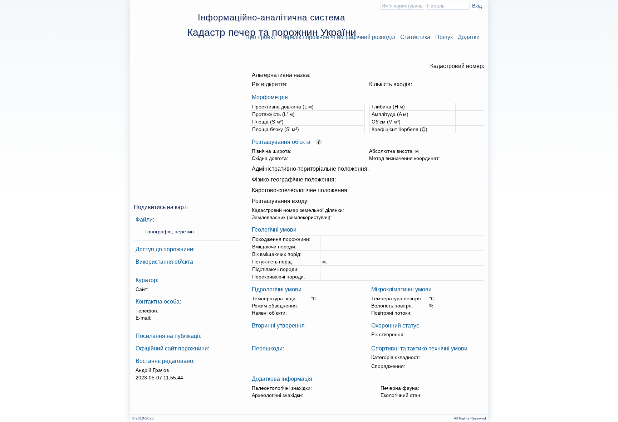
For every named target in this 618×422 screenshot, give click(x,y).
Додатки (469, 37)
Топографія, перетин (169, 231)
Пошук (444, 37)
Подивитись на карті (161, 207)
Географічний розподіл (364, 37)
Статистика (415, 37)
